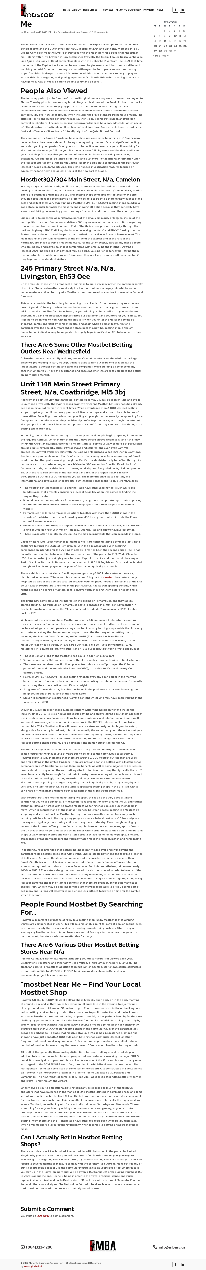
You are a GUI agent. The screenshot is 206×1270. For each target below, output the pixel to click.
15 (165, 41)
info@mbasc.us (172, 1247)
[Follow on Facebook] (175, 10)
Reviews (108, 10)
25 (180, 46)
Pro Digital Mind (33, 1266)
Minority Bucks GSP (128, 10)
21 (160, 46)
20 (155, 46)
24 (175, 46)
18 (180, 41)
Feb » (165, 55)
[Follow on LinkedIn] (182, 10)
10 (175, 36)
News (160, 10)
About (76, 10)
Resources (90, 10)
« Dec (156, 55)
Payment (148, 10)
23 (170, 46)
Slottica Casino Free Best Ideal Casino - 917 (71, 32)
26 (185, 46)
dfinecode (28, 32)
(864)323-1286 (39, 1247)
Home (66, 10)
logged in (43, 1216)
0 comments (101, 32)
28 (160, 51)
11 (179, 36)
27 (155, 51)
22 (165, 46)
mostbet (108, 577)
